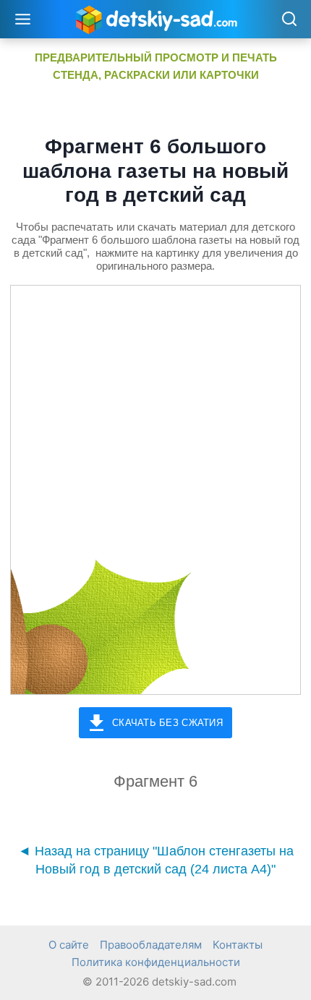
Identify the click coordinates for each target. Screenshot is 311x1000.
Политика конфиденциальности (156, 962)
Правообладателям (151, 945)
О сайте (68, 945)
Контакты (238, 945)
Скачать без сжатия (167, 722)
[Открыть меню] (23, 19)
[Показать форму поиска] (289, 20)
